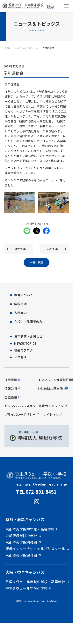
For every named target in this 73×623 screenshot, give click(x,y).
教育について (23, 294)
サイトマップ (52, 414)
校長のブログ (23, 350)
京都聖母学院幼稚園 (21, 542)
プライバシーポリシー (20, 414)
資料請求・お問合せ (28, 336)
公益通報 (10, 397)
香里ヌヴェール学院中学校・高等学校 (35, 582)
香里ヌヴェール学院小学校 (26, 588)
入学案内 (20, 312)
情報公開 (10, 388)
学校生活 (20, 304)
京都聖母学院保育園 (21, 555)
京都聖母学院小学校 (21, 536)
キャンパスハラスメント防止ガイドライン (34, 405)
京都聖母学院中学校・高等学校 (30, 529)
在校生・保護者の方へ (29, 321)
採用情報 (10, 379)
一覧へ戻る (36, 262)
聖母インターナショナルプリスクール (35, 549)
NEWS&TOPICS (25, 343)
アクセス (20, 357)
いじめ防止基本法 (50, 388)
